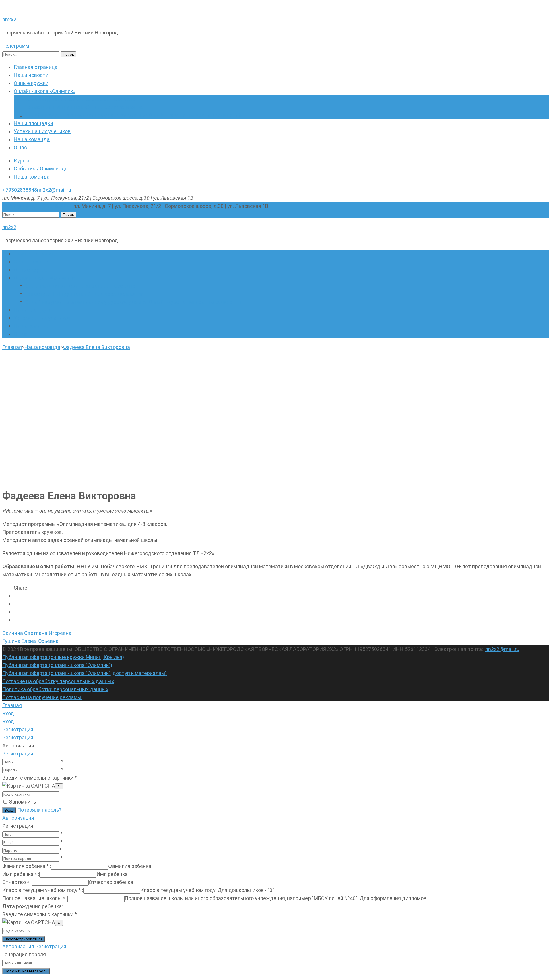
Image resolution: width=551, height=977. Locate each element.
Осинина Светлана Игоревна (36, 633)
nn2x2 (9, 19)
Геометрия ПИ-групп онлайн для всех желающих (84, 107)
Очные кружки (31, 83)
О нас (20, 147)
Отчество (17, 882)
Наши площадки (33, 123)
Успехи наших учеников (42, 131)
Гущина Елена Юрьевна (30, 641)
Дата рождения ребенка (32, 906)
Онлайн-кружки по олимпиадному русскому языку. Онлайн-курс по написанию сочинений (133, 115)
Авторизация (18, 818)
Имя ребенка (20, 874)
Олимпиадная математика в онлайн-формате (80, 99)
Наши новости (31, 75)
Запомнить (22, 802)
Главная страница (35, 67)
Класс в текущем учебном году (42, 890)
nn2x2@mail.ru (54, 190)
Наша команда (32, 139)
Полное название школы (34, 898)
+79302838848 (19, 190)
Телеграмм (15, 46)
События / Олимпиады (41, 169)
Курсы (22, 161)
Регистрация (17, 754)
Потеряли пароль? (39, 810)
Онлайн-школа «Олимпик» (44, 91)
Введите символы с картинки (39, 778)
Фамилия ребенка (26, 866)
